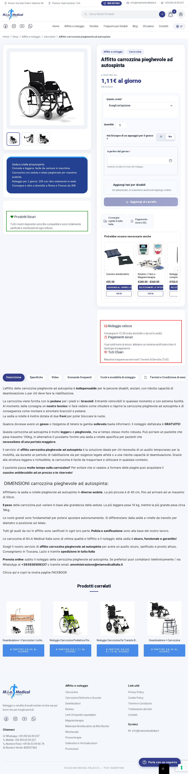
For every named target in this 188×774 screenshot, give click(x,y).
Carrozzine (49, 36)
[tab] (14, 378)
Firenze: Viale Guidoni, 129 (66, 3)
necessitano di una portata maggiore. (30, 442)
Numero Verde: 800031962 (21, 748)
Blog (135, 26)
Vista (119, 293)
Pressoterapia (73, 738)
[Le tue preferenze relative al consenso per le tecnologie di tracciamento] (181, 767)
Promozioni (72, 749)
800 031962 (113, 3)
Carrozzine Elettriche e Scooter (83, 698)
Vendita (93, 26)
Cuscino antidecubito (117, 274)
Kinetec (69, 709)
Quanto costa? (114, 99)
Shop (15, 36)
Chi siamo (148, 26)
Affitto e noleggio (74, 26)
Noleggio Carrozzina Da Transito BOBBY (117, 640)
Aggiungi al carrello (143, 202)
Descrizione (13, 377)
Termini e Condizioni (140, 704)
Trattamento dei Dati (140, 709)
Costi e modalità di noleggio (117, 377)
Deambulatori (73, 704)
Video (55, 377)
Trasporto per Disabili (115, 26)
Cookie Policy (135, 698)
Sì (161, 136)
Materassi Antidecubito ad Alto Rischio (87, 726)
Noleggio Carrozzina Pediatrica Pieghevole (70, 640)
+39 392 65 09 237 (174, 2)
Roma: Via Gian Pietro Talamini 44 (25, 3)
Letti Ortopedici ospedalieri (80, 715)
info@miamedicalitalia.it (143, 2)
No (170, 136)
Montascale (72, 732)
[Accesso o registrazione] (180, 14)
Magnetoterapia (74, 721)
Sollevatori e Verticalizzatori (81, 743)
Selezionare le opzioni (151, 287)
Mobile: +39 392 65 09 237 (20, 740)
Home (56, 26)
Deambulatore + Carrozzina (164, 640)
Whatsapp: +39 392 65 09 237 (22, 736)
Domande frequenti (80, 377)
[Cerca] (162, 14)
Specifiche (36, 377)
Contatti (163, 26)
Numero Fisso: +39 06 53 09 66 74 (24, 744)
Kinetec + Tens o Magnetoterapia (147, 276)
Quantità (109, 124)
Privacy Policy (136, 692)
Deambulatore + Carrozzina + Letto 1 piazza (23, 640)
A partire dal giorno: (124, 151)
